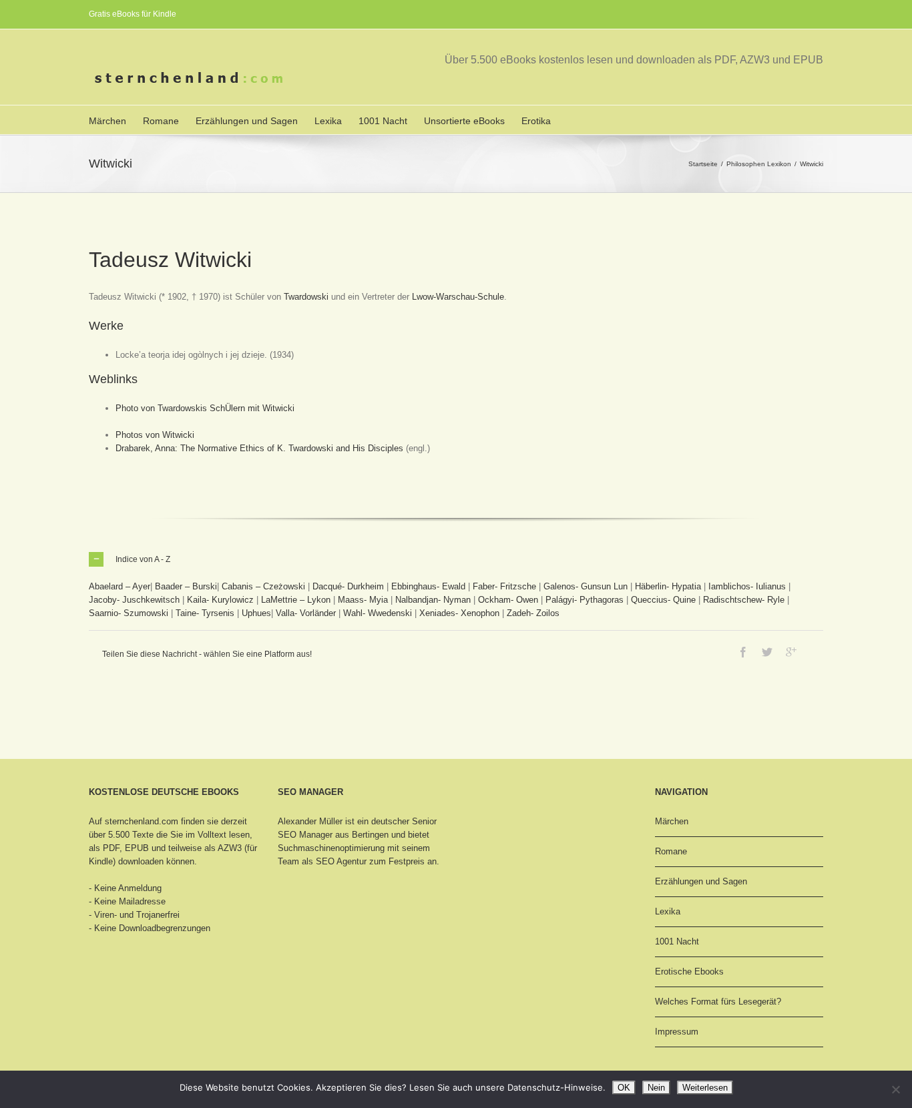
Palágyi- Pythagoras (584, 600)
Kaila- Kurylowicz (220, 600)
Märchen (107, 120)
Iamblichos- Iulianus (747, 586)
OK (624, 1088)
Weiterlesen (705, 1088)
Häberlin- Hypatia (668, 586)
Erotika (536, 120)
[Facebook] (743, 652)
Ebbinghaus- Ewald (428, 586)
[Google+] (791, 652)
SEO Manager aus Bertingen (333, 835)
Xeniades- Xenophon (459, 613)
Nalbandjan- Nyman (433, 600)
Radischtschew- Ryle (743, 600)
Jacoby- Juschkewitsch (134, 600)
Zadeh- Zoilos (533, 613)
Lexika (328, 120)
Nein (656, 1088)
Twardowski (306, 297)
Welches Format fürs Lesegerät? (718, 1002)
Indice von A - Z (143, 559)
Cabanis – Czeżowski (263, 586)
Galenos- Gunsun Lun (585, 586)
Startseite (703, 164)
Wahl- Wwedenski (377, 613)
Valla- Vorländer (306, 613)
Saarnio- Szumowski (128, 613)
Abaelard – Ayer (119, 586)
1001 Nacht (383, 120)
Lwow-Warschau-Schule (458, 297)
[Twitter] (767, 652)
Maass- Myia (363, 600)
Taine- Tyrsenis (205, 613)
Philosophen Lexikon (758, 164)
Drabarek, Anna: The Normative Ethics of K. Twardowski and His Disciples (259, 448)
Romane (161, 120)
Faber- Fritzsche (504, 586)
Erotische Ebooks (689, 971)
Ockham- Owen (508, 600)
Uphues (256, 613)
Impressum (676, 1032)
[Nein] (895, 1089)
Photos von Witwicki (155, 435)
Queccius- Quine (663, 600)
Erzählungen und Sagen (247, 120)
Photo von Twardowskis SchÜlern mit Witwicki (205, 408)
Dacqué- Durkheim (348, 586)
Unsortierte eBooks (464, 120)
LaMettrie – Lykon (295, 600)
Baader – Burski (186, 586)
